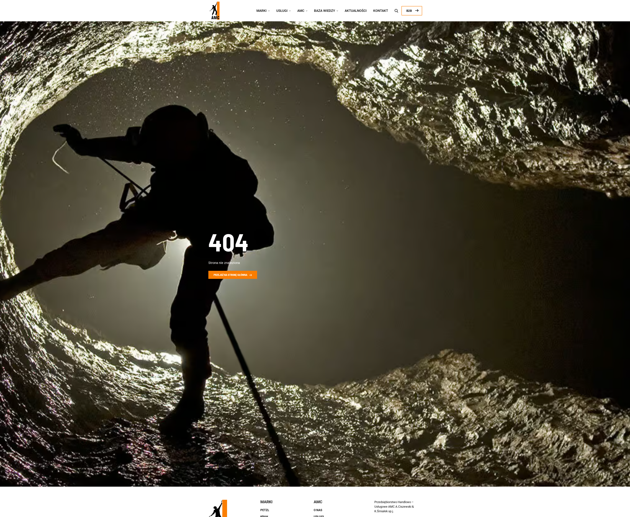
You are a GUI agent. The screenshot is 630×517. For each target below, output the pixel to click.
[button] (268, 10)
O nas (318, 510)
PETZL (264, 510)
